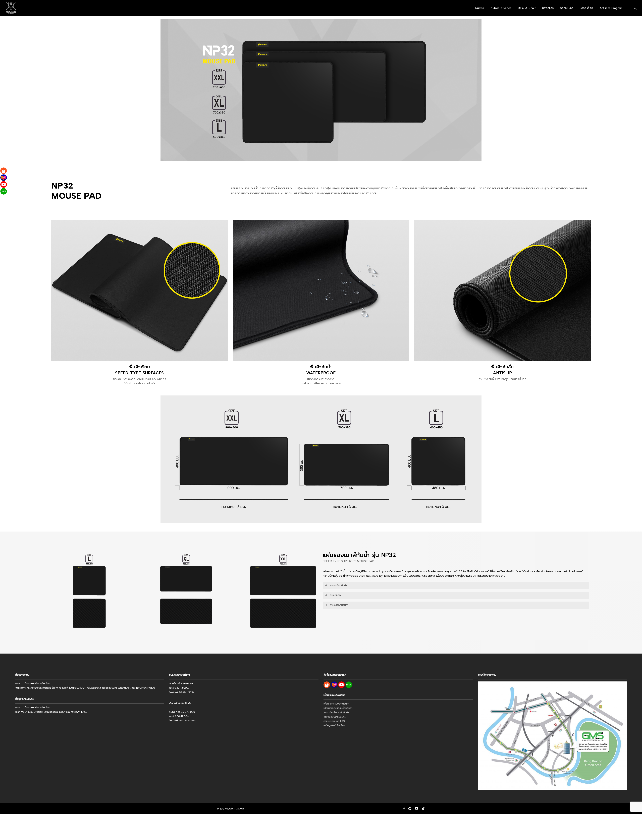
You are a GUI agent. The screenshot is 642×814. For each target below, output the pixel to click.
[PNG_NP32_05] (283, 592)
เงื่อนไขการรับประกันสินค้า (336, 704)
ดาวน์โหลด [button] (335, 595)
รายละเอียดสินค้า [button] (338, 585)
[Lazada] (3, 177)
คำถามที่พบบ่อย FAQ (334, 721)
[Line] (3, 191)
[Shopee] (3, 170)
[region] (186, 592)
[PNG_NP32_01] (89, 592)
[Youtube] (3, 184)
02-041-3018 (186, 692)
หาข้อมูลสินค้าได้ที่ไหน (334, 725)
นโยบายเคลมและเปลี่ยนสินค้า (338, 708)
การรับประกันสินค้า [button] (339, 605)
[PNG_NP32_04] (186, 592)
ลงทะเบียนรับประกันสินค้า (336, 712)
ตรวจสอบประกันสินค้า (335, 717)
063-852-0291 (187, 720)
